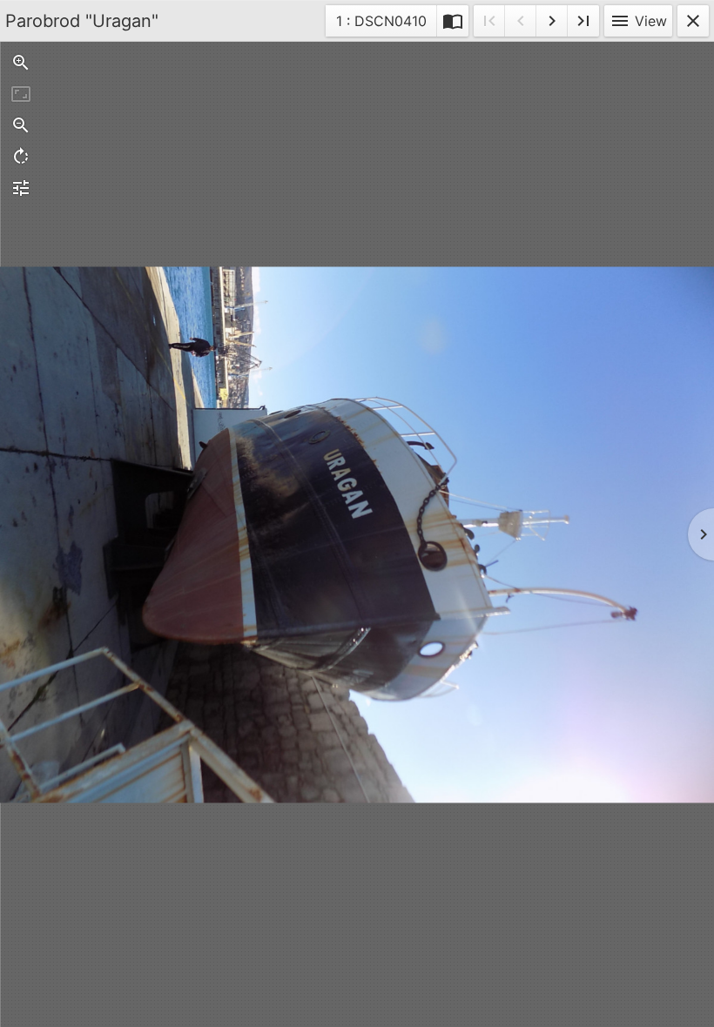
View (638, 20)
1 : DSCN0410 (381, 24)
